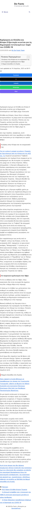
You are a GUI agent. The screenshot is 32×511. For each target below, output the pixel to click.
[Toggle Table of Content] (27, 57)
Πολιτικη (5, 487)
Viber (16, 91)
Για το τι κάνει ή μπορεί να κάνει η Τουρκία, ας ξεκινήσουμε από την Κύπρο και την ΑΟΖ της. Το (15, 153)
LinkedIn (16, 83)
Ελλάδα (12, 489)
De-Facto (19, 4)
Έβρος (7, 489)
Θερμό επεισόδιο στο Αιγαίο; (11, 64)
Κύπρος (18, 489)
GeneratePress (16, 508)
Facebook (16, 75)
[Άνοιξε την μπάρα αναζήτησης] (29, 12)
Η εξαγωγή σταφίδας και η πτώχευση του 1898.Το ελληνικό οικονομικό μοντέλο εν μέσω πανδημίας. (15, 494)
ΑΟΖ (3, 489)
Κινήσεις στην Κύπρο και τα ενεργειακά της (15, 59)
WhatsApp (16, 87)
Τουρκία (24, 489)
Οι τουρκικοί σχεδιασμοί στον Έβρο (13, 61)
